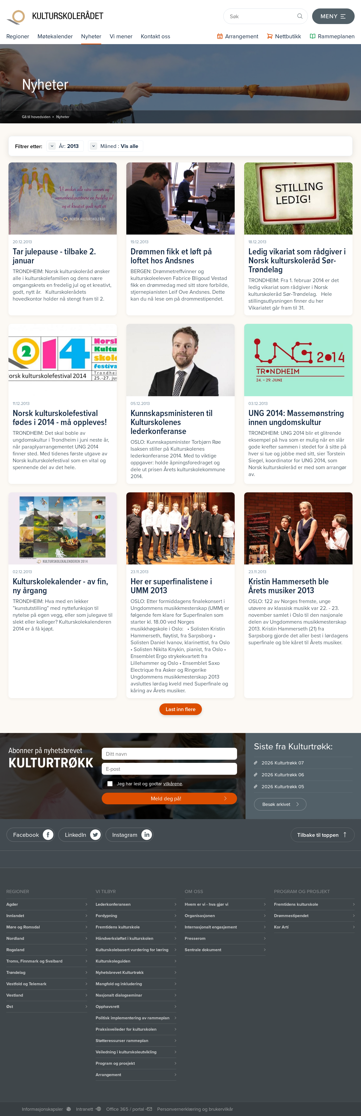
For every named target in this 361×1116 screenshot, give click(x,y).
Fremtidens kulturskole (118, 927)
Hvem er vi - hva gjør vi (206, 904)
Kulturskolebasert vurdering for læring (132, 950)
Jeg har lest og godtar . (150, 783)
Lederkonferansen (113, 904)
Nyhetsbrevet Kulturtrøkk (120, 972)
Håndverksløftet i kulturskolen (124, 938)
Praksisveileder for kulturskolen (126, 1029)
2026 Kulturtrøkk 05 (283, 786)
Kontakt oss (155, 36)
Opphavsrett (107, 1006)
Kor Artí (281, 927)
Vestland (14, 995)
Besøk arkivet (276, 804)
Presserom (195, 938)
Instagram (124, 834)
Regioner (17, 36)
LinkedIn (75, 834)
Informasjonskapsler (42, 1109)
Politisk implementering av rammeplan (132, 1018)
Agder (12, 904)
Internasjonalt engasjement (211, 927)
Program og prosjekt (115, 1063)
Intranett (84, 1109)
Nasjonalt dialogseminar (119, 995)
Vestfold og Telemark (26, 984)
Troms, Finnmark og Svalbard (34, 961)
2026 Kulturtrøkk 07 (283, 762)
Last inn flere (181, 709)
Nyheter (91, 36)
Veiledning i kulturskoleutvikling (126, 1052)
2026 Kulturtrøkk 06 (283, 774)
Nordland (15, 938)
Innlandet (15, 916)
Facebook (26, 834)
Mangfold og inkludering (119, 984)
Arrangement (108, 1075)
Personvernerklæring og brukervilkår (195, 1109)
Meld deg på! (166, 798)
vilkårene (172, 783)
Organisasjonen (200, 916)
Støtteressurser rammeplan (122, 1041)
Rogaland (15, 950)
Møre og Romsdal (23, 927)
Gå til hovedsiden (36, 117)
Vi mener (121, 36)
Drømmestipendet (291, 916)
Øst (9, 1006)
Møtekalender (55, 36)
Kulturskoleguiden (113, 961)
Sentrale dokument (203, 950)
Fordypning (106, 916)
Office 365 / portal (125, 1109)
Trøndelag (15, 972)
